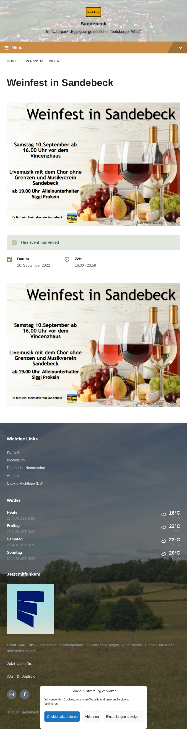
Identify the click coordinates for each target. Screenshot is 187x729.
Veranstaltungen (42, 61)
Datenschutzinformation (26, 468)
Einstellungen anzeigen (123, 716)
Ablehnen (92, 716)
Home (12, 61)
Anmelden (15, 476)
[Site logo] (93, 16)
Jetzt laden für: (19, 663)
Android (28, 676)
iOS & (14, 676)
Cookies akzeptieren (62, 716)
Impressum (16, 460)
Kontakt (13, 452)
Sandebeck (93, 23)
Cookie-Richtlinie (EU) (25, 483)
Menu (17, 47)
